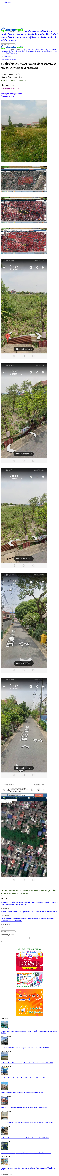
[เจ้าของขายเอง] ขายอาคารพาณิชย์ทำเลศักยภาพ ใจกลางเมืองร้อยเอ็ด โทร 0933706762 (24, 1107)
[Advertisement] (29, 15)
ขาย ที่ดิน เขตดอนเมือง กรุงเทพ (9, 59)
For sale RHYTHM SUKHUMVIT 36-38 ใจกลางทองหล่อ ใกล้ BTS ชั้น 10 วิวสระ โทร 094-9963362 (27, 1122)
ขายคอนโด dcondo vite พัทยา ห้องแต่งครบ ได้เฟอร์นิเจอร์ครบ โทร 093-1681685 (22, 1092)
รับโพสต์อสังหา (8, 2)
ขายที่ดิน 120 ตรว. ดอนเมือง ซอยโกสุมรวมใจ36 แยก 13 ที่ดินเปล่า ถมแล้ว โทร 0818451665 (29, 911)
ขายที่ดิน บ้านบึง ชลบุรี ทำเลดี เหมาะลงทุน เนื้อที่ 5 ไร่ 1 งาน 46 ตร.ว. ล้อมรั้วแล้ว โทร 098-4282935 (27, 1063)
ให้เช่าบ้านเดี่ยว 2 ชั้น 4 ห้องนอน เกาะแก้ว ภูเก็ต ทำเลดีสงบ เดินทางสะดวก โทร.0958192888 (25, 1047)
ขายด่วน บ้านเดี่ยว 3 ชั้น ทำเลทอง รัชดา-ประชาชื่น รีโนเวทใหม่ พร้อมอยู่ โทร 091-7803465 (25, 1138)
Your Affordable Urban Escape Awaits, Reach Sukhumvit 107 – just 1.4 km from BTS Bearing (25, 1077)
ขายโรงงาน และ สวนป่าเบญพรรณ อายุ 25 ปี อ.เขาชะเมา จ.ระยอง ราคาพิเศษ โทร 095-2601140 (26, 1153)
